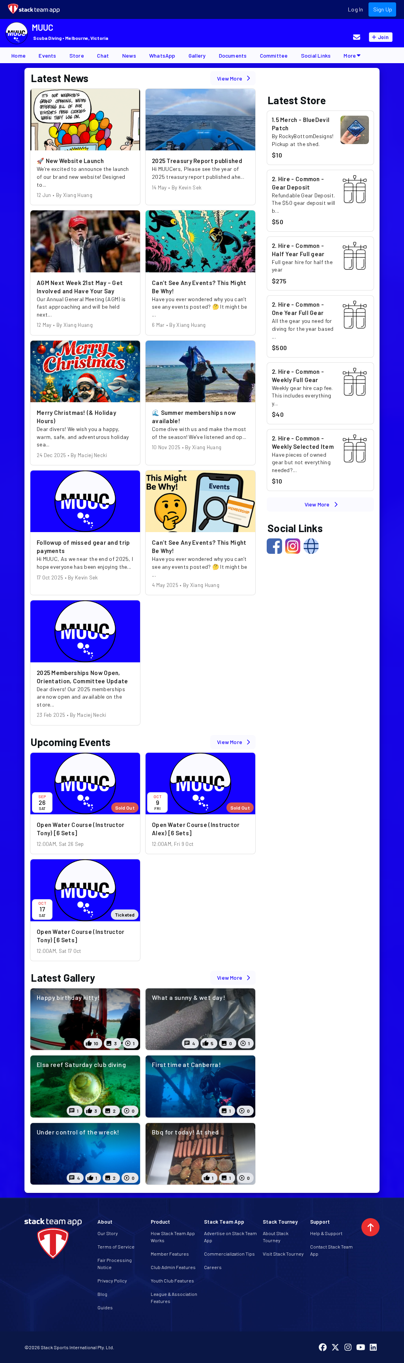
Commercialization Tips (229, 1253)
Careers (213, 1267)
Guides (105, 1307)
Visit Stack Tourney (283, 1253)
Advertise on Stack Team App (230, 1236)
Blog (102, 1294)
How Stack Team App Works (173, 1236)
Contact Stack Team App (331, 1250)
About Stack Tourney (275, 1236)
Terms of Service (116, 1246)
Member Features (170, 1253)
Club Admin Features (173, 1267)
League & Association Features (174, 1297)
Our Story (107, 1233)
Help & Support (326, 1233)
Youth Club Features (172, 1280)
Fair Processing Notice (114, 1263)
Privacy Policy (112, 1280)
